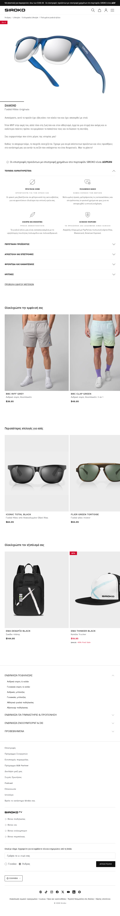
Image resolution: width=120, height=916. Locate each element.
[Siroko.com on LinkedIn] (74, 892)
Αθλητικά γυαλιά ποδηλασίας (20, 702)
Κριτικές (9, 274)
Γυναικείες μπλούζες (16, 697)
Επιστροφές (10, 748)
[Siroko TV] (40, 892)
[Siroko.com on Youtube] (68, 892)
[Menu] (112, 10)
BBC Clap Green (81, 393)
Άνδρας (26, 864)
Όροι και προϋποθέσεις (56, 899)
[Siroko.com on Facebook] (57, 892)
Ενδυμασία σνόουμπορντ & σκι (24, 723)
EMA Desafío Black (18, 630)
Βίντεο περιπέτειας (16, 836)
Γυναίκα (12, 864)
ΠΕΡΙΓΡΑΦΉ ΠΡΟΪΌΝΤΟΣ (17, 244)
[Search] (93, 10)
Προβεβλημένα (14, 731)
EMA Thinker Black (83, 630)
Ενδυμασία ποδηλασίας (18, 675)
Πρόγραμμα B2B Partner (17, 765)
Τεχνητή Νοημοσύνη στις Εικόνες (81, 899)
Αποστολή (106, 864)
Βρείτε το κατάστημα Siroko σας (20, 800)
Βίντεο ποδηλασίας (16, 819)
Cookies (42, 899)
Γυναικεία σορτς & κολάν (18, 687)
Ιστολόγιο (9, 795)
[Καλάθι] (99, 10)
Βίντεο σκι (12, 825)
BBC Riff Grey (15, 393)
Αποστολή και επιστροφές (19, 254)
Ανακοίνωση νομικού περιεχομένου (23, 899)
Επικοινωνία (10, 789)
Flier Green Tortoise (85, 514)
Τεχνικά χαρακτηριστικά (18, 170)
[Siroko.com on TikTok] (46, 892)
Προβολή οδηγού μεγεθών (19, 284)
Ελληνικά (13, 878)
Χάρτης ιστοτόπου (103, 899)
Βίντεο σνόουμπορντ (17, 831)
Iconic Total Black (18, 514)
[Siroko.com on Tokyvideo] (79, 892)
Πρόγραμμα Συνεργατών (16, 754)
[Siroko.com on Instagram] (51, 892)
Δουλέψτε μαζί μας (13, 771)
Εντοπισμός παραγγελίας (16, 759)
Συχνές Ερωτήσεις (13, 777)
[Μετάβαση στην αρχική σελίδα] (15, 10)
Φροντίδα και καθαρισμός (19, 264)
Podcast (9, 783)
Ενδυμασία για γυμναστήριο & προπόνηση (31, 715)
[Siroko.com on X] (62, 892)
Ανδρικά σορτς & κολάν (18, 681)
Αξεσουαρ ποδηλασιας (17, 707)
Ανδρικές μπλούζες (16, 692)
